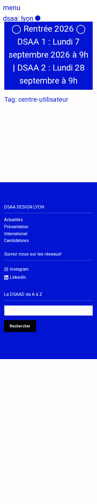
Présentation (16, 227)
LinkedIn (18, 277)
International (15, 234)
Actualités (13, 220)
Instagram (19, 269)
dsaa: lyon (18, 18)
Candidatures (16, 240)
